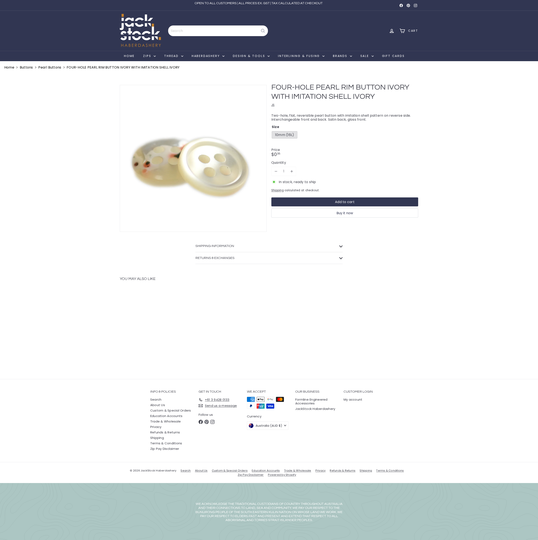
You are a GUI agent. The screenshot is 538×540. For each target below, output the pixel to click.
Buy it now (344, 213)
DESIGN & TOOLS (249, 56)
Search (155, 399)
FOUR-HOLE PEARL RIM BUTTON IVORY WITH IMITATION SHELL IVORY (123, 67)
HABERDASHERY (206, 56)
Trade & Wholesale (165, 421)
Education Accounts (166, 416)
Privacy (156, 427)
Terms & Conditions (166, 443)
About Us (157, 405)
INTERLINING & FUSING (299, 56)
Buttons (26, 67)
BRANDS (341, 56)
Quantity (278, 163)
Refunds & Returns (165, 432)
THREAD (172, 56)
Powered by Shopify (282, 475)
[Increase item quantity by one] (291, 171)
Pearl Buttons (49, 67)
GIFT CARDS (393, 56)
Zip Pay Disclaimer (164, 448)
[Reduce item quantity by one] (275, 171)
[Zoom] (193, 158)
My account (353, 399)
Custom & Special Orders (170, 410)
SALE (365, 56)
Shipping (277, 190)
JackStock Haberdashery (315, 409)
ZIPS (148, 56)
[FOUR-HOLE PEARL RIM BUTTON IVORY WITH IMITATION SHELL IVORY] (143, 326)
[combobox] (218, 30)
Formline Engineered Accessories (311, 401)
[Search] (263, 30)
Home (129, 56)
